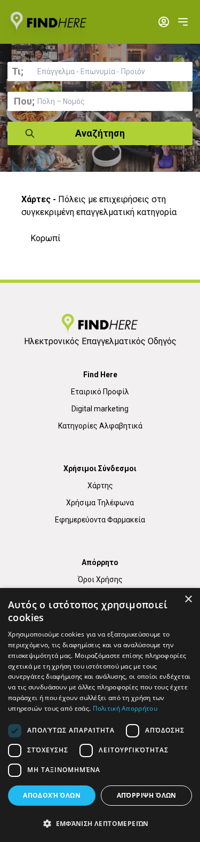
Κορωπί (45, 238)
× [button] (188, 599)
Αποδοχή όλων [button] (52, 795)
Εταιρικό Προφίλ (100, 391)
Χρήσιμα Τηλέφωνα (100, 502)
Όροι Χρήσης (100, 579)
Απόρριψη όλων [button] (147, 795)
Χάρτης (100, 485)
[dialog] (100, 715)
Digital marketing (100, 408)
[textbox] (100, 71)
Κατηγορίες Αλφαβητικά (100, 426)
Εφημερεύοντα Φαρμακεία (100, 519)
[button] (100, 823)
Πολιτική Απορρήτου (125, 708)
